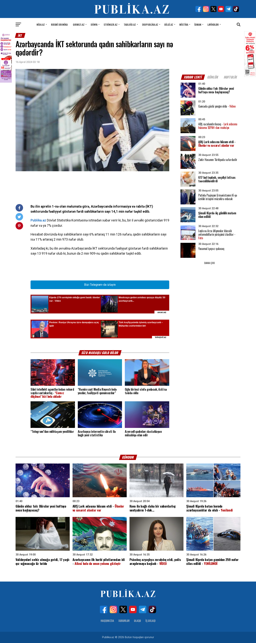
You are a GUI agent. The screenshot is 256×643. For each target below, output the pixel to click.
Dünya (94, 24)
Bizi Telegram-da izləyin (100, 284)
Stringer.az (111, 24)
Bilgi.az (168, 24)
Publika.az (38, 220)
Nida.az (41, 24)
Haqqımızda (107, 621)
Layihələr (213, 24)
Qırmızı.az (79, 24)
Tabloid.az (130, 24)
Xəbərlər (123, 621)
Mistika (183, 24)
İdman (197, 24)
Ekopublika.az (150, 24)
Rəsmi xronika (59, 24)
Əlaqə (137, 621)
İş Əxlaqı (150, 621)
